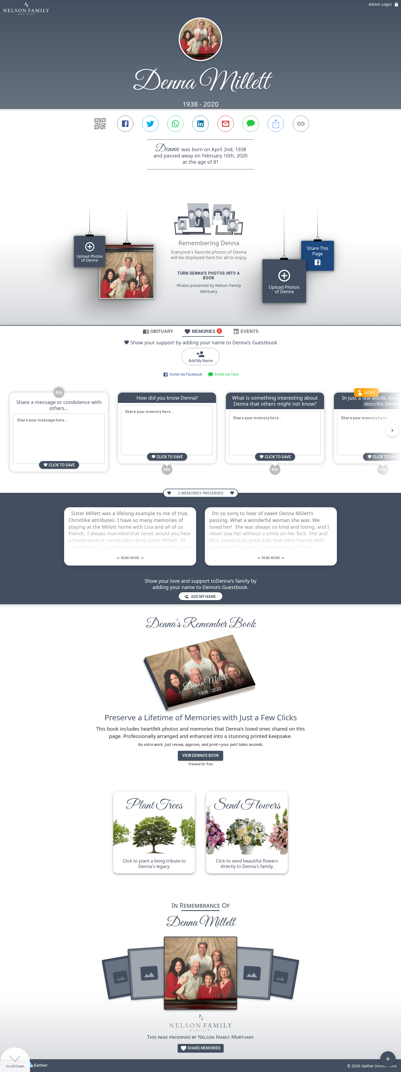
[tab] (157, 331)
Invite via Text (225, 374)
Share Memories (203, 1048)
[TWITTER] (150, 124)
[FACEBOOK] (125, 124)
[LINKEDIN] (200, 124)
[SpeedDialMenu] (388, 1059)
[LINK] (301, 124)
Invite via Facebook (185, 374)
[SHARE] (276, 124)
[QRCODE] (100, 124)
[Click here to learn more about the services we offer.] (200, 1023)
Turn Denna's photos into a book (209, 275)
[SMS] (251, 124)
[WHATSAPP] (175, 124)
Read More (130, 558)
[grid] (200, 256)
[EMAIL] (225, 124)
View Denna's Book (200, 755)
